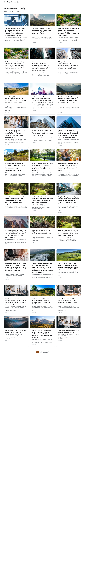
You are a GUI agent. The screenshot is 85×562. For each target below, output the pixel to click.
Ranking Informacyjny (12, 2)
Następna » (45, 352)
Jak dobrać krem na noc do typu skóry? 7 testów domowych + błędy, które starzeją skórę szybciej (42, 232)
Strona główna (77, 2)
